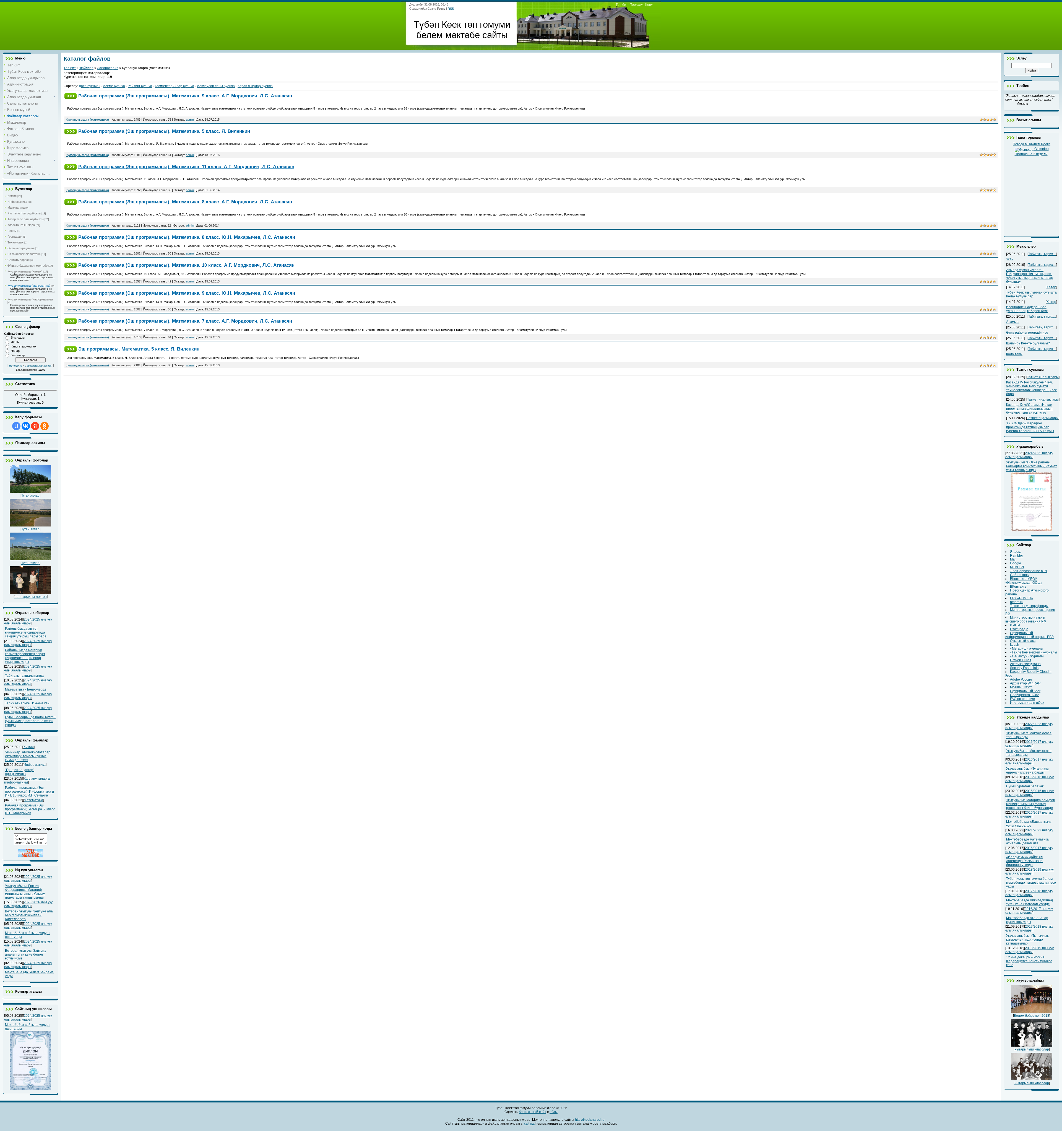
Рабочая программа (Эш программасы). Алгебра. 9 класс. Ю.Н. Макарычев (30, 809)
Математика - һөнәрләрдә (25, 689)
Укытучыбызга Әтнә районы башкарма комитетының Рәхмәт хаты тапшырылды (1031, 466)
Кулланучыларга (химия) (25, 271)
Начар (15, 350)
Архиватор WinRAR (1025, 683)
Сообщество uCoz (1024, 695)
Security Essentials (1024, 668)
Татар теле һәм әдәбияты (25, 219)
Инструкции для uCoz (1027, 703)
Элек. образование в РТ (1028, 571)
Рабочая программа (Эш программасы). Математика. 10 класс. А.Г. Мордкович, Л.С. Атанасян (186, 265)
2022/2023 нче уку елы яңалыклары (1029, 726)
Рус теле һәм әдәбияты (24, 213)
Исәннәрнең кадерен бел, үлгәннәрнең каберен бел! (1027, 309)
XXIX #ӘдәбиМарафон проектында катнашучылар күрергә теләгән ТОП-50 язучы (1030, 427)
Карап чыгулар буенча (255, 86)
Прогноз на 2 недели (1031, 154)
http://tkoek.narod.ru (590, 1120)
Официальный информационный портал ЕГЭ (1029, 635)
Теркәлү (636, 5)
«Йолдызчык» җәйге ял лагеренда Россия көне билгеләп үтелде (1024, 861)
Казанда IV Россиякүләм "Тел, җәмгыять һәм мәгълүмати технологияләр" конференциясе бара (1031, 388)
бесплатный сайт (532, 1112)
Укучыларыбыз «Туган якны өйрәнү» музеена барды (1027, 770)
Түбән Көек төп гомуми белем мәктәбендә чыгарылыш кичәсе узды (1031, 882)
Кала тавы (1014, 354)
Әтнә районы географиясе (1027, 332)
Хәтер (1051, 287)
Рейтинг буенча (140, 86)
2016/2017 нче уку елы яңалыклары (1029, 744)
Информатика (17, 201)
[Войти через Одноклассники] (44, 426)
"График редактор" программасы (19, 772)
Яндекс (1015, 552)
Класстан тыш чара (21, 225)
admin (190, 119)
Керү (649, 5)
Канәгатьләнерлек (23, 346)
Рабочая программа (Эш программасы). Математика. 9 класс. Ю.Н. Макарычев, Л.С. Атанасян (186, 293)
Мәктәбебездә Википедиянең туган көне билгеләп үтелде (1029, 902)
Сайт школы (1019, 575)
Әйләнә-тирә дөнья (21, 248)
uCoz (554, 1112)
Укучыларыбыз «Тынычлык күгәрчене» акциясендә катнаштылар (1027, 939)
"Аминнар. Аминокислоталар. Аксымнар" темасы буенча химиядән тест (28, 756)
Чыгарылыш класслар (1031, 1049)
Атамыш (1012, 322)
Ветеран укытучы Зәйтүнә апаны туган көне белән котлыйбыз (25, 954)
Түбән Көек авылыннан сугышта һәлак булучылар (1031, 294)
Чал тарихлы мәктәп (30, 597)
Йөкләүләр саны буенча (216, 86)
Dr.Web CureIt (1020, 660)
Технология (15, 242)
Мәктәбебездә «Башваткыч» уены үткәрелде (1028, 824)
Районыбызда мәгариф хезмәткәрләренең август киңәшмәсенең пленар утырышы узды (25, 656)
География (14, 236)
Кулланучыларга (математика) (29, 285)
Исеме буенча (114, 86)
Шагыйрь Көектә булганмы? (1028, 343)
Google (1015, 563)
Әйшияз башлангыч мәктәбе (27, 265)
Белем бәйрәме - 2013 (1031, 1016)
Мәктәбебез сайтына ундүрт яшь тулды (27, 1027)
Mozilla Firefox (1021, 687)
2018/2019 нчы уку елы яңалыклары (1029, 871)
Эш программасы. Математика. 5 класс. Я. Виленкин (138, 349)
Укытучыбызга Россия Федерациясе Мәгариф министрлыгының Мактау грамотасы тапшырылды (25, 891)
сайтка (529, 1123)
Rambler (1016, 555)
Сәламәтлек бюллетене (24, 254)
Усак (1009, 259)
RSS (451, 8)
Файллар (86, 68)
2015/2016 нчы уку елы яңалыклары (1029, 779)
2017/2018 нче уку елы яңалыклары (1029, 893)
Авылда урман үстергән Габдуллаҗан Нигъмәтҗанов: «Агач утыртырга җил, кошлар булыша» (1029, 276)
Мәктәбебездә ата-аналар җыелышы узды (1027, 920)
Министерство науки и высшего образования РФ (1025, 619)
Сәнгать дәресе (18, 259)
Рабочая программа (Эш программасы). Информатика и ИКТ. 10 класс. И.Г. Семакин (29, 791)
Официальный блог (1025, 691)
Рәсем (12, 230)
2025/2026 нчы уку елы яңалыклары (28, 904)
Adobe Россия (1021, 679)
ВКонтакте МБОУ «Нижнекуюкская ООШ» (1023, 581)
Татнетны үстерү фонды (1029, 606)
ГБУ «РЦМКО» (1021, 598)
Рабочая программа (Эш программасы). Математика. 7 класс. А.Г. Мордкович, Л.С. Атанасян (185, 321)
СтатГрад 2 (1019, 629)
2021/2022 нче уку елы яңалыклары (1029, 832)
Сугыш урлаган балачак (1024, 786)
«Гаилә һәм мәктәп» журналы (1033, 652)
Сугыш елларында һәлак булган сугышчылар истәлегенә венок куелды (30, 721)
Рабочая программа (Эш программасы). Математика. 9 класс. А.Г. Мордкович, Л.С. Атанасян (185, 95)
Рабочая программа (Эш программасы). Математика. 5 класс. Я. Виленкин (164, 131)
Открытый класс (1022, 641)
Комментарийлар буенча (174, 86)
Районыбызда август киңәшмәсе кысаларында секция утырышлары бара (25, 632)
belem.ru (1016, 602)
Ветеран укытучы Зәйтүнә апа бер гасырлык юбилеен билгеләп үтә (29, 915)
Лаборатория (107, 68)
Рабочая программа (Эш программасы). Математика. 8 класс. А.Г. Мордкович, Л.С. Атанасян (185, 201)
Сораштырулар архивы (38, 365)
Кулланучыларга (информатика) (30, 299)
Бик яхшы (18, 337)
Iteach (1014, 645)
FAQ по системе (1022, 699)
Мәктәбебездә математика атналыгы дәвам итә (1027, 841)
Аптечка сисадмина (1025, 664)
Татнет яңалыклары (1043, 377)
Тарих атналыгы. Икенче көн (27, 703)
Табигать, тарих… (1042, 254)
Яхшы (15, 342)
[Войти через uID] (16, 426)
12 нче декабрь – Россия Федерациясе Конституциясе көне (1029, 961)
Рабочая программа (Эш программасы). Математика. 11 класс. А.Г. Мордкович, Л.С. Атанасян (186, 166)
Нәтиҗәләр (15, 365)
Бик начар (18, 355)
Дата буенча (88, 86)
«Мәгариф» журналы (1026, 648)
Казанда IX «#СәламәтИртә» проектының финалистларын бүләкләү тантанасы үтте (1029, 408)
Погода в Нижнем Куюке (1031, 144)
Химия (12, 196)
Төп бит (622, 5)
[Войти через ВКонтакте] (26, 426)
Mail (1013, 559)
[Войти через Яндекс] (35, 426)
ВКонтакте (1018, 586)
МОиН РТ (1017, 567)
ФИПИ (1015, 625)
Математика (16, 207)
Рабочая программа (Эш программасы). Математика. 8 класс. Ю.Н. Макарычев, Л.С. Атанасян (186, 237)
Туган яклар (30, 495)
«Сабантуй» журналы (1027, 656)
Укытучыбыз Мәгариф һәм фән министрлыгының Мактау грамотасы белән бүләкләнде (1030, 804)
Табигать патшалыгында (24, 676)
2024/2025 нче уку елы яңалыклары (28, 621)
